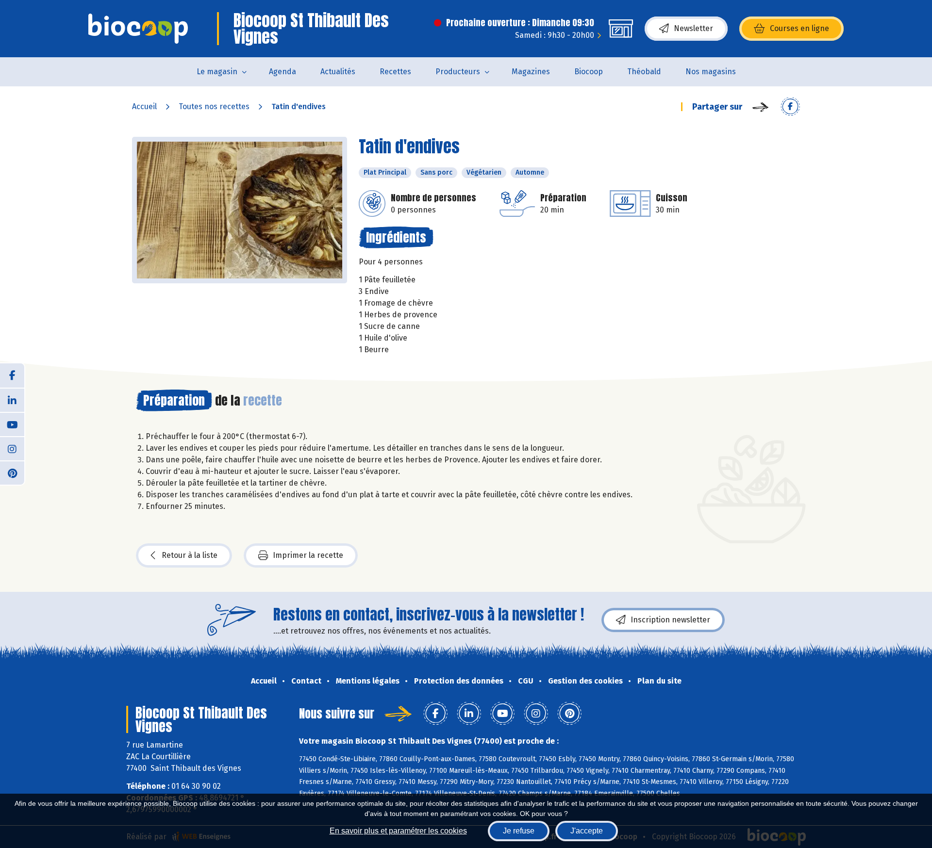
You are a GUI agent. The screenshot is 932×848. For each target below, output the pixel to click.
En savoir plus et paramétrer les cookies (398, 831)
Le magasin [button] (217, 71)
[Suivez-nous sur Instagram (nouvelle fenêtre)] (12, 448)
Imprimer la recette (308, 555)
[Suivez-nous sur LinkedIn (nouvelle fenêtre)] (12, 400)
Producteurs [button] (457, 71)
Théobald (644, 71)
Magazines (531, 71)
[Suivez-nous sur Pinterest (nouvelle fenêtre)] (12, 472)
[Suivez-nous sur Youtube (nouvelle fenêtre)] (12, 424)
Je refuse (518, 831)
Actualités (337, 71)
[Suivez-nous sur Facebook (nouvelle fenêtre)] (12, 375)
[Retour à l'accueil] (138, 29)
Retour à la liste (189, 555)
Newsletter (693, 28)
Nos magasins (710, 71)
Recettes (395, 71)
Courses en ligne (799, 28)
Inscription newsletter (670, 619)
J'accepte (586, 831)
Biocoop (588, 71)
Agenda (282, 71)
